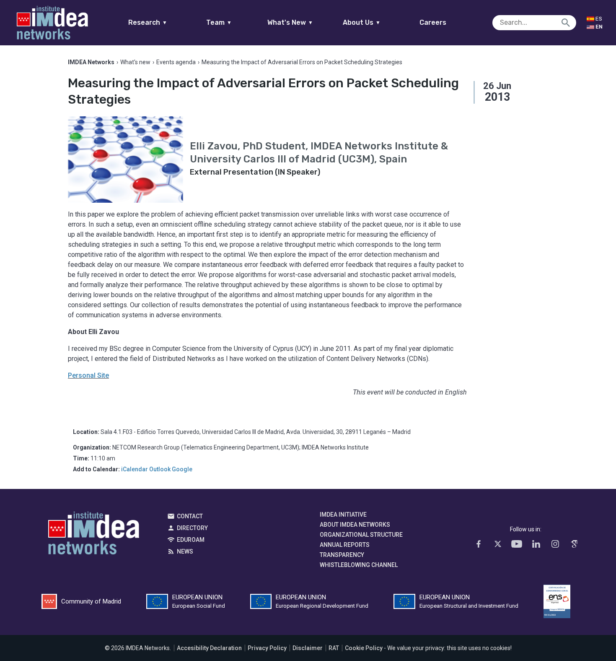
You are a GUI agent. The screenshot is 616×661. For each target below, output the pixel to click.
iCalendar (134, 469)
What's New (290, 22)
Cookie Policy (364, 648)
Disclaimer (307, 648)
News (185, 551)
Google (182, 469)
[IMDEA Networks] (52, 22)
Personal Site (88, 375)
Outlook (160, 469)
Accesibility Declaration (209, 648)
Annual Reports (345, 544)
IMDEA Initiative (343, 514)
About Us (361, 22)
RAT (334, 648)
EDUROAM (190, 539)
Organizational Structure (361, 534)
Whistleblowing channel (359, 565)
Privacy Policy (267, 648)
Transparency (342, 554)
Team (219, 22)
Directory (192, 528)
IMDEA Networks (93, 535)
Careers (432, 22)
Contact (190, 516)
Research (147, 22)
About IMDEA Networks (355, 524)
